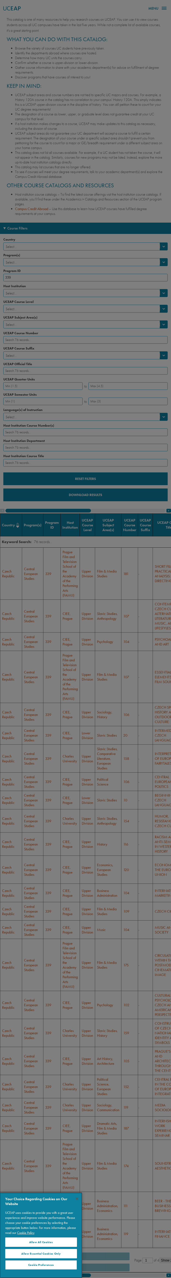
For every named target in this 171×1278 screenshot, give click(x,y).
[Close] (77, 1198)
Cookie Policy (25, 1233)
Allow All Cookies (41, 1242)
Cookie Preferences (41, 1265)
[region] (41, 1235)
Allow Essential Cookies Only (41, 1253)
